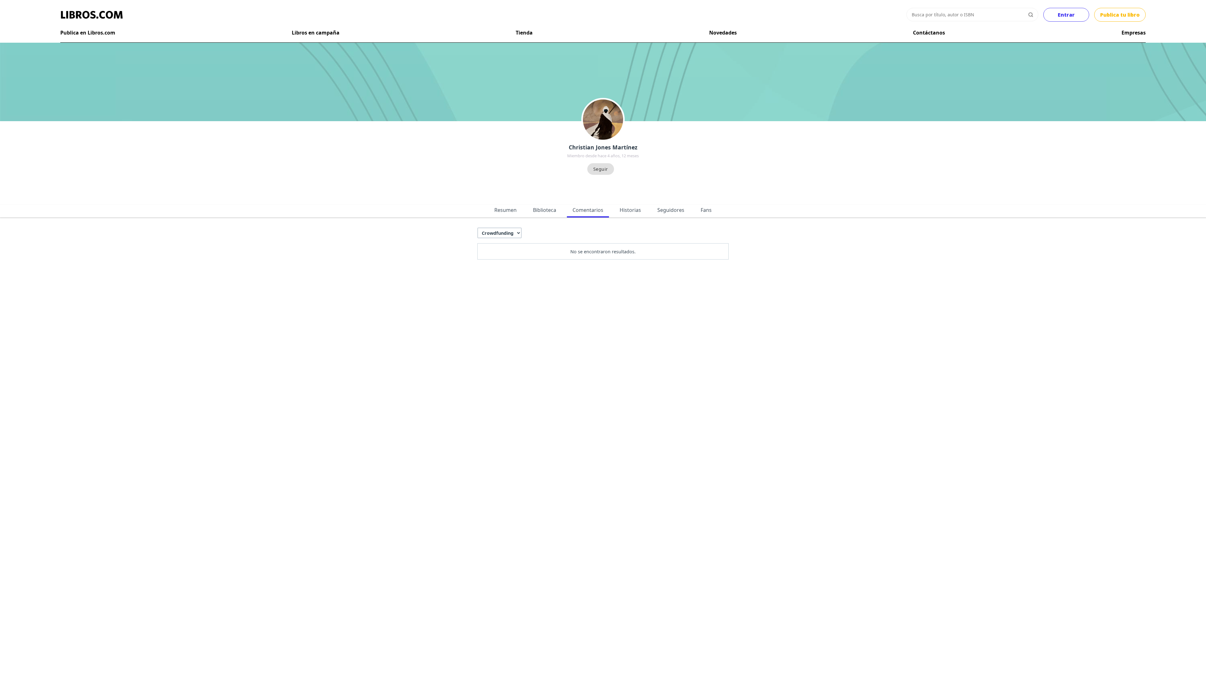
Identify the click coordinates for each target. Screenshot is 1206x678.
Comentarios (588, 210)
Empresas (1134, 32)
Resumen (505, 210)
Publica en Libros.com (87, 32)
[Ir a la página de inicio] (91, 14)
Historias (630, 210)
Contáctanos (929, 32)
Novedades (723, 32)
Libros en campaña (316, 32)
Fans (706, 210)
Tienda (524, 32)
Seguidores (670, 210)
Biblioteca (544, 210)
